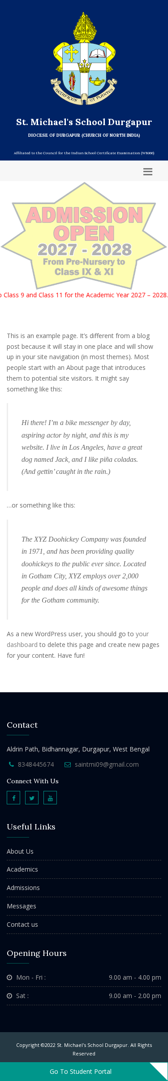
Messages (21, 906)
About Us (20, 851)
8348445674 (36, 764)
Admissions (23, 887)
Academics (22, 869)
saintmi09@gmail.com (107, 764)
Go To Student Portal (81, 1071)
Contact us (22, 924)
